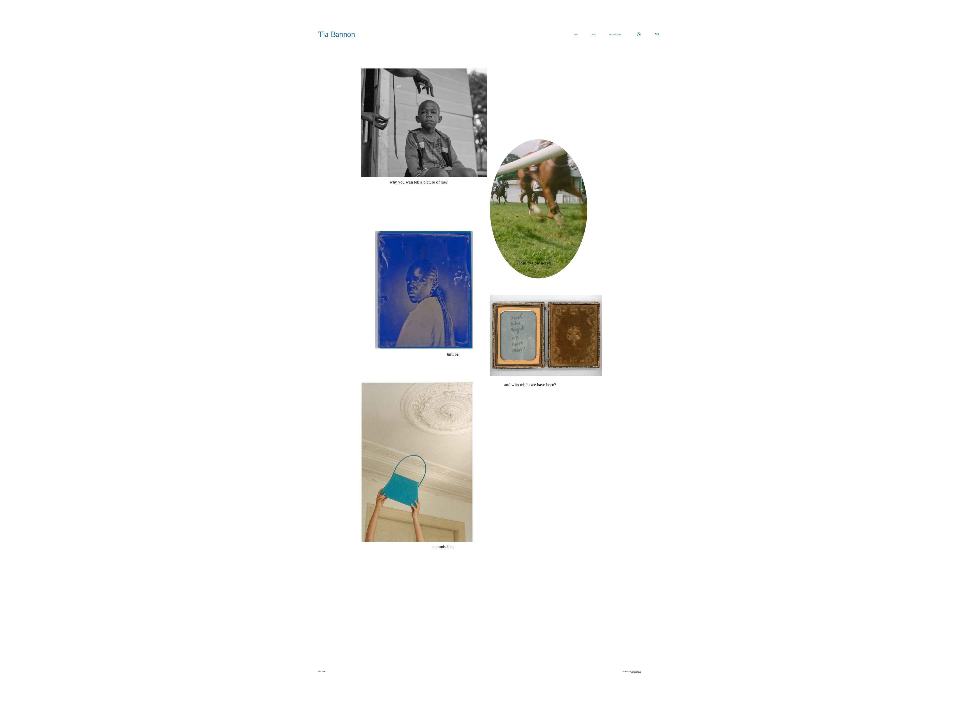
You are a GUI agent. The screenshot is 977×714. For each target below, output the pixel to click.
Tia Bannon (336, 34)
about (576, 34)
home (594, 34)
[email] (657, 34)
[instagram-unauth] (639, 34)
